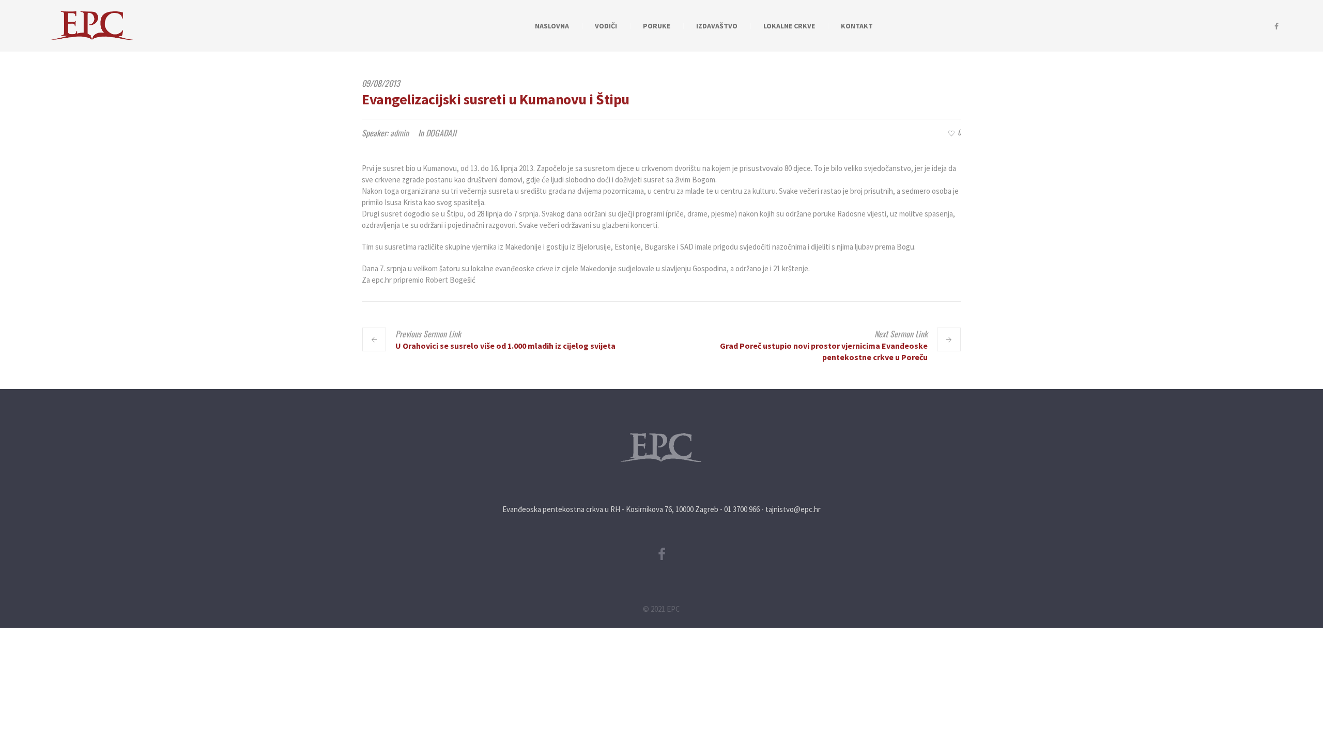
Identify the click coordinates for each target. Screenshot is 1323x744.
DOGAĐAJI (441, 133)
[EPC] (661, 448)
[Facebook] (1276, 26)
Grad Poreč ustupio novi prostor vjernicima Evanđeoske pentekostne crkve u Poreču (824, 351)
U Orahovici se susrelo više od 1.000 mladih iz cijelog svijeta (505, 345)
